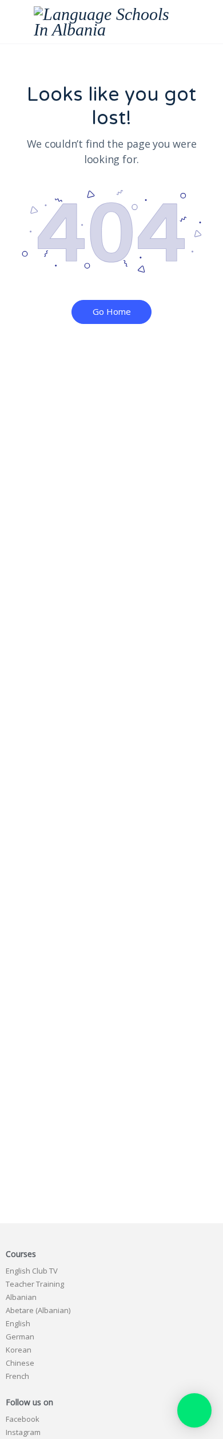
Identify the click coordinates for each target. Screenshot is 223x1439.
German (20, 1336)
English (18, 1323)
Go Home (112, 311)
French (17, 1376)
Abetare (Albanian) (38, 1310)
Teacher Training (35, 1284)
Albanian (21, 1297)
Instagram (23, 1432)
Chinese (20, 1363)
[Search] (202, 22)
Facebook (22, 1419)
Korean (18, 1350)
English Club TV (32, 1271)
